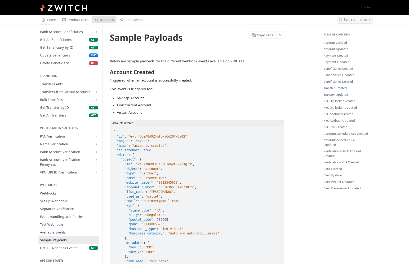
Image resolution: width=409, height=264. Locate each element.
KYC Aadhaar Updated (339, 120)
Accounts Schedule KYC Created (346, 133)
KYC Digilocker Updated (340, 107)
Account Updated (336, 49)
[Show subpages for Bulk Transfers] (96, 100)
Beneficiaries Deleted (338, 81)
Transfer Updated (336, 94)
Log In (365, 7)
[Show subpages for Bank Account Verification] (96, 152)
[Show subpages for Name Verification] (96, 144)
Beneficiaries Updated (339, 75)
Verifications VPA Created (341, 162)
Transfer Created (335, 88)
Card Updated (333, 175)
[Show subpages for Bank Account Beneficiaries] (96, 32)
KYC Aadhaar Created (338, 114)
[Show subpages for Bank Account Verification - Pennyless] (96, 160)
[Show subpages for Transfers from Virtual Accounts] (96, 92)
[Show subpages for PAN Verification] (96, 136)
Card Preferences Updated (342, 188)
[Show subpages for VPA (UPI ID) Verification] (96, 172)
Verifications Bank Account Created (342, 153)
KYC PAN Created (335, 127)
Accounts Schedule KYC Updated (340, 142)
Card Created (333, 169)
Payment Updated (337, 62)
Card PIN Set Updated (339, 182)
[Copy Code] (278, 130)
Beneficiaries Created (338, 68)
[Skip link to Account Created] (107, 72)
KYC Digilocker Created (340, 101)
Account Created (335, 42)
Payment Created (336, 55)
